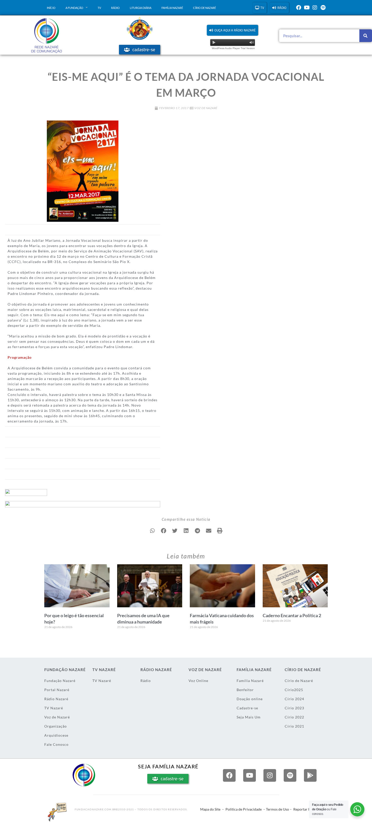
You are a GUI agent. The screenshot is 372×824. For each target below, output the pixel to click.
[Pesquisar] (365, 35)
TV (99, 7)
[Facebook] (298, 7)
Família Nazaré (172, 7)
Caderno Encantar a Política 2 (292, 615)
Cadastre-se (247, 708)
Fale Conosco (56, 744)
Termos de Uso (277, 809)
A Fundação (74, 7)
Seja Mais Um (249, 717)
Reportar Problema (308, 809)
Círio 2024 (294, 699)
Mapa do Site (210, 809)
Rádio (115, 7)
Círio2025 (294, 690)
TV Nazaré (53, 708)
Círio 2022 (294, 717)
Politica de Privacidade (243, 809)
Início (51, 7)
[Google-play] (310, 775)
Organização (55, 726)
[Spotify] (322, 7)
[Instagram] (314, 7)
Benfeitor (245, 690)
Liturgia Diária (140, 7)
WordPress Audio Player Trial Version (233, 48)
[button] (232, 30)
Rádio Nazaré (56, 699)
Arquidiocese (56, 735)
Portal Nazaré (56, 690)
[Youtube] (306, 7)
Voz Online (198, 680)
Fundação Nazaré (59, 680)
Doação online (250, 699)
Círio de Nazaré (204, 7)
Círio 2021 (294, 726)
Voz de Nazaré (205, 108)
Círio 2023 (294, 708)
